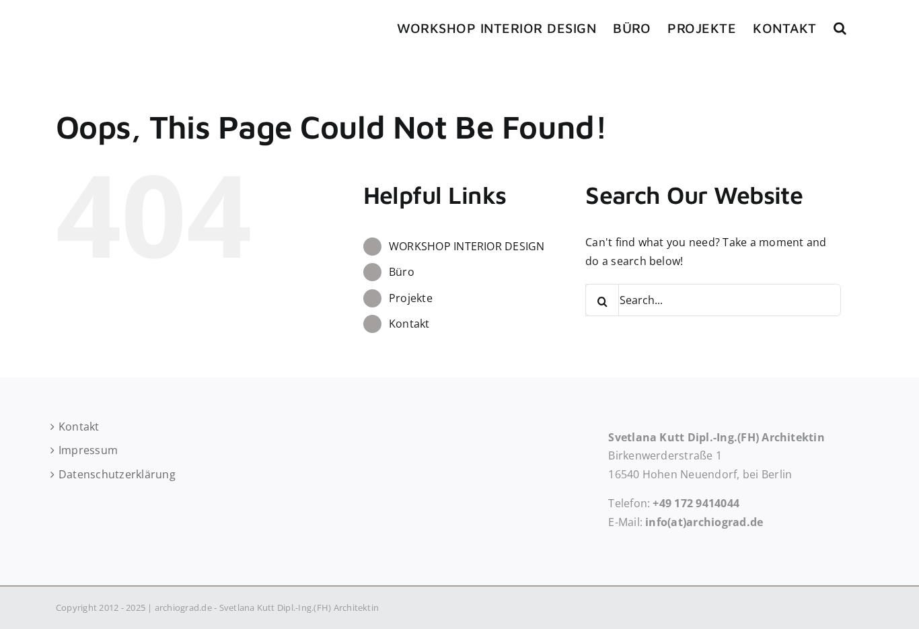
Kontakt (409, 323)
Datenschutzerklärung (117, 474)
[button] (840, 28)
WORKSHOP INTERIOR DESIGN (467, 246)
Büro (401, 271)
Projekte (411, 298)
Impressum (88, 450)
